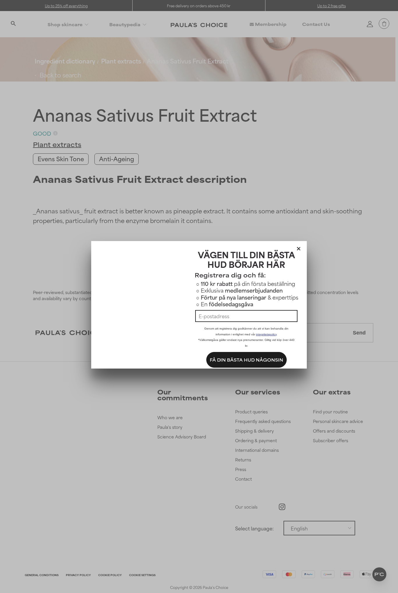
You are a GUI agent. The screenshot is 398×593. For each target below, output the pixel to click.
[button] (298, 247)
